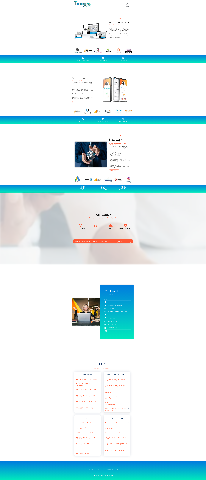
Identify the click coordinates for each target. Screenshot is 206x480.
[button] (87, 379)
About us (83, 473)
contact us (96, 475)
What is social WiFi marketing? (115, 422)
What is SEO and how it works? (86, 422)
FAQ (102, 475)
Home (77, 473)
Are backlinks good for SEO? (85, 449)
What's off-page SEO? (83, 453)
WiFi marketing (126, 473)
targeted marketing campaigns (80, 90)
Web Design (91, 473)
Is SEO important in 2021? (84, 433)
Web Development (120, 22)
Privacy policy (109, 475)
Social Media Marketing (114, 473)
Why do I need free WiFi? (113, 433)
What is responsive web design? (86, 379)
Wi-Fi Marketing (80, 78)
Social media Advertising (115, 140)
